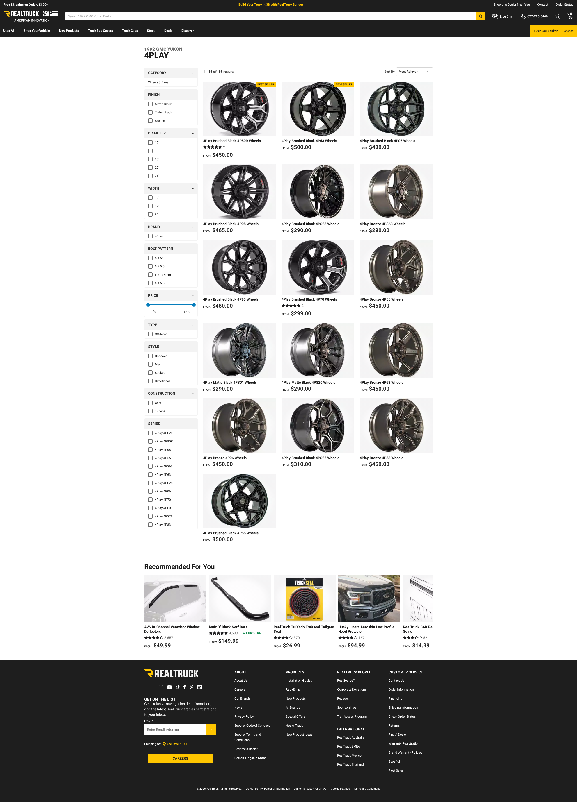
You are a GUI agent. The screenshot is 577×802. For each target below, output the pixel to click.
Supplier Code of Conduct (252, 725)
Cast (158, 403)
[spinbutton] (154, 312)
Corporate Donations (351, 689)
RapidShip (293, 689)
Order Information (401, 689)
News (238, 707)
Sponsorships (346, 707)
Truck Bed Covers (100, 30)
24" (157, 176)
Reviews (343, 698)
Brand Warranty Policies (405, 752)
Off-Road (161, 334)
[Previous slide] (148, 613)
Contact (542, 4)
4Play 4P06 (163, 491)
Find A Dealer (398, 734)
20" (157, 159)
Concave (161, 356)
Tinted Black (163, 112)
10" (157, 197)
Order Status (564, 4)
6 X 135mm (163, 274)
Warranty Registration (404, 743)
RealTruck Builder (290, 4)
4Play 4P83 (163, 524)
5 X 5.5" (160, 266)
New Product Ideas (299, 734)
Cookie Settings (340, 788)
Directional (162, 381)
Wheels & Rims (158, 82)
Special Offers (295, 716)
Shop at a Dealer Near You (512, 4)
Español (394, 761)
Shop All (9, 30)
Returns (394, 725)
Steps (151, 30)
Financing (395, 698)
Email (148, 721)
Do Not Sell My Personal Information (268, 788)
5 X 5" (159, 258)
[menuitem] (8, 31)
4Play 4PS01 (164, 508)
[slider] (148, 305)
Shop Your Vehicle (37, 30)
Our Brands (242, 698)
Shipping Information (403, 707)
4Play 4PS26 (164, 516)
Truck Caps (130, 30)
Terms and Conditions (366, 788)
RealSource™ (346, 680)
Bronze (160, 120)
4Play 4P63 (163, 474)
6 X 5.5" (160, 283)
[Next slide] (428, 613)
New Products (69, 30)
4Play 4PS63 (164, 466)
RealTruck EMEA (348, 746)
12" (157, 206)
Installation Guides (299, 680)
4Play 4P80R (164, 441)
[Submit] (211, 729)
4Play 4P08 (163, 449)
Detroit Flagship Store (250, 758)
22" (157, 167)
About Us (240, 680)
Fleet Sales (396, 770)
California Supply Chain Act (310, 788)
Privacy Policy (244, 716)
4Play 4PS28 (164, 483)
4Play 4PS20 (164, 433)
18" (157, 151)
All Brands (293, 707)
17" (157, 142)
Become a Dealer (246, 749)
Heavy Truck (294, 725)
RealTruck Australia (350, 737)
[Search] (480, 16)
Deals (168, 30)
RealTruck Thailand (350, 764)
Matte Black (163, 104)
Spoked (160, 372)
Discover (187, 30)
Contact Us (396, 680)
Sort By (389, 71)
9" (156, 214)
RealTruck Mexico (349, 755)
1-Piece (160, 411)
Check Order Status (402, 716)
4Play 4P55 (163, 458)
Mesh (159, 364)
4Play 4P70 (163, 499)
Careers (239, 689)
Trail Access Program (352, 716)
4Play (159, 236)
